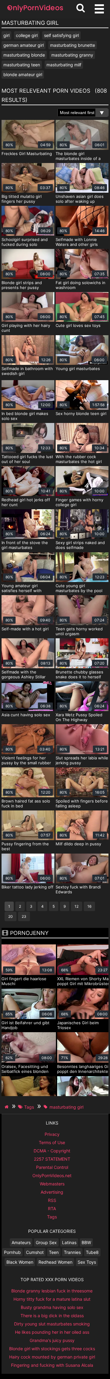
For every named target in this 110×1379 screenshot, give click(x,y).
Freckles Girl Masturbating (27, 153)
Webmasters (52, 1183)
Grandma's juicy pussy (52, 1340)
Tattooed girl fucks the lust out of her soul (27, 459)
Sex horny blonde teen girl (81, 413)
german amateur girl (23, 45)
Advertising (52, 1192)
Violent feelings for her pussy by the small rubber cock (26, 762)
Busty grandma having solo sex (52, 1307)
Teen (54, 1252)
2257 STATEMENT (52, 1159)
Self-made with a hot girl (25, 628)
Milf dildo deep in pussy (78, 843)
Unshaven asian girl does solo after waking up (80, 199)
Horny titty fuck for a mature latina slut (51, 1299)
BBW (86, 1242)
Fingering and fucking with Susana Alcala (52, 1365)
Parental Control (52, 1167)
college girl (27, 35)
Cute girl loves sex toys (78, 325)
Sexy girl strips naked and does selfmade (80, 545)
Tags (52, 1216)
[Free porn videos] (35, 12)
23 (24, 916)
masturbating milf (63, 64)
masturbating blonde (24, 54)
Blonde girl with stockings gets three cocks (52, 1348)
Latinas (69, 1242)
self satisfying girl (61, 35)
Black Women (19, 1262)
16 (89, 906)
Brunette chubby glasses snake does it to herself (79, 674)
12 (77, 906)
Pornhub (12, 1252)
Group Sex (46, 1242)
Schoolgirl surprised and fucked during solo (25, 242)
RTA (52, 1208)
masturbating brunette (72, 45)
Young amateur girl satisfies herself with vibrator (22, 590)
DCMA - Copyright (52, 1150)
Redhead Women (55, 1262)
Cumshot (35, 1252)
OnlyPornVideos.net (52, 1175)
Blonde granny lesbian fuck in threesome (52, 1290)
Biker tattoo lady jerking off (27, 886)
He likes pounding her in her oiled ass (52, 1332)
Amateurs (21, 1242)
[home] (7, 1106)
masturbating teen (21, 64)
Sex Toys (87, 1262)
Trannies (72, 1252)
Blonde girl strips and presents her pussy (22, 285)
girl (6, 35)
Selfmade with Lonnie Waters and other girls (77, 242)
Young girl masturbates (78, 368)
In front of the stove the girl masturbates (25, 545)
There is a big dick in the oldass (52, 1315)
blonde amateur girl (22, 74)
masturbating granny (72, 54)
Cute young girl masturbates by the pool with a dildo (79, 590)
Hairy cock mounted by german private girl (52, 1356)
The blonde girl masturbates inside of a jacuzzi (78, 158)
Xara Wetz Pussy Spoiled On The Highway (79, 717)
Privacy (52, 1134)
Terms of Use (52, 1142)
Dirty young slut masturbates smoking (52, 1323)
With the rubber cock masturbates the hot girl (79, 459)
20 (10, 916)
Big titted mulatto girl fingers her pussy (22, 199)
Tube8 (92, 1252)
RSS (52, 1200)
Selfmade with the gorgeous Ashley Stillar (24, 674)
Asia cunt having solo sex (26, 714)
